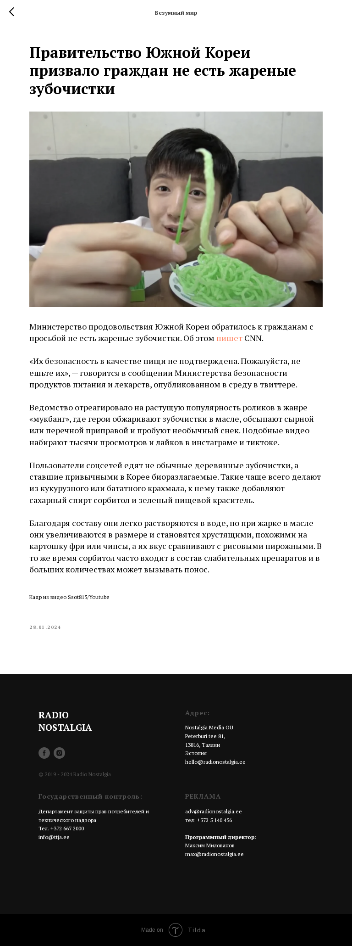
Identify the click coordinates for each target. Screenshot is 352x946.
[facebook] (44, 753)
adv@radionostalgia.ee (213, 811)
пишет (229, 337)
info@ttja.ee (54, 837)
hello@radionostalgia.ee (215, 761)
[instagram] (59, 753)
